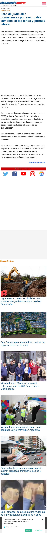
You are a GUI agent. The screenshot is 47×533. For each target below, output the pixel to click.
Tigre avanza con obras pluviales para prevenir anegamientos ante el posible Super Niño (21, 301)
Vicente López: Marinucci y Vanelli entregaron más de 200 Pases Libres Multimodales (20, 386)
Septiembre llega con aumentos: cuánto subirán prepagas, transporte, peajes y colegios (21, 471)
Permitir (28, 530)
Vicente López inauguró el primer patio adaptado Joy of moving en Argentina (21, 428)
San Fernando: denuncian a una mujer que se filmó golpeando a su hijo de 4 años (23, 513)
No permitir (39, 530)
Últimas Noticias (7, 261)
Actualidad (5, 10)
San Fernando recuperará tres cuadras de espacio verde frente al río (22, 343)
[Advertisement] (23, 69)
